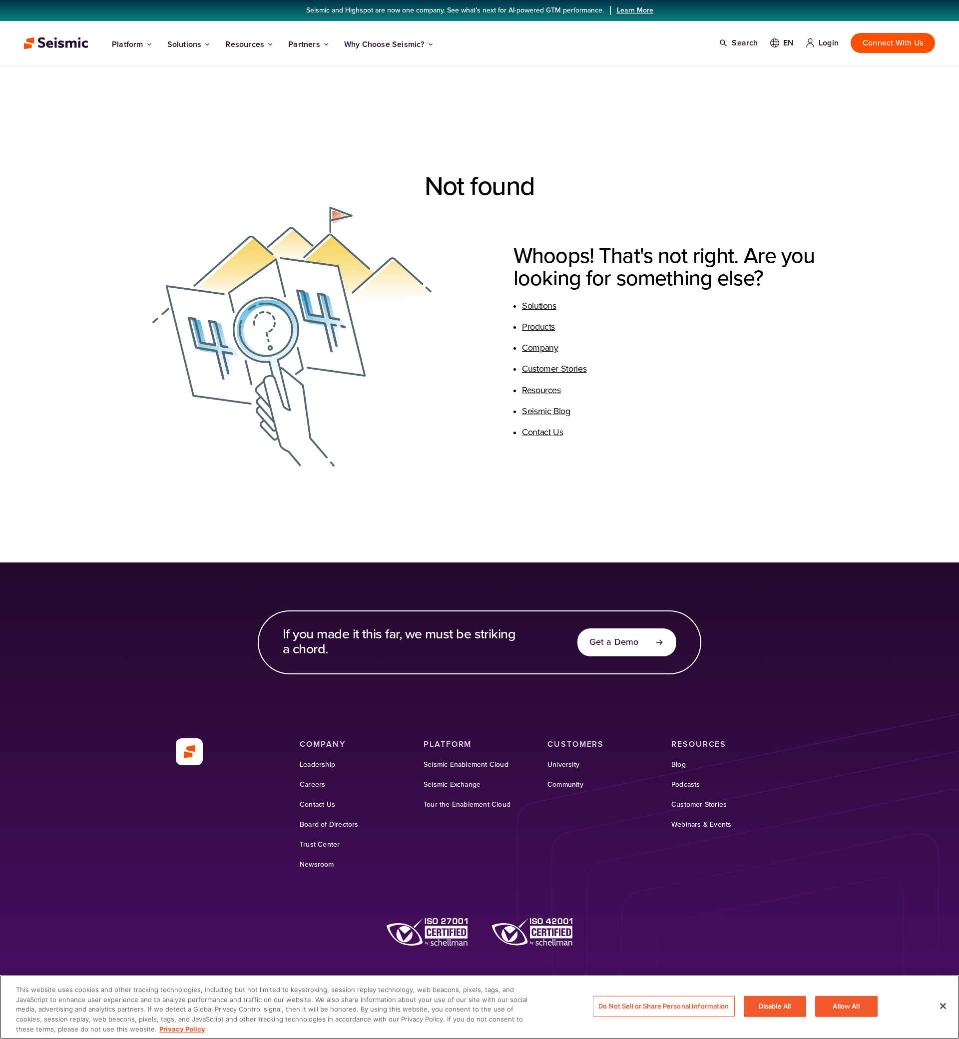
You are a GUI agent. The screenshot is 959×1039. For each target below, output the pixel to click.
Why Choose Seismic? (384, 44)
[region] (479, 1007)
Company (540, 348)
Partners (304, 44)
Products (538, 327)
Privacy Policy (182, 1029)
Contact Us (542, 432)
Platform (127, 44)
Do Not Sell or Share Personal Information (663, 1006)
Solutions (184, 44)
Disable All (775, 1006)
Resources (244, 44)
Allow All (846, 1006)
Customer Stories (554, 369)
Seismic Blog (546, 411)
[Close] (943, 1006)
